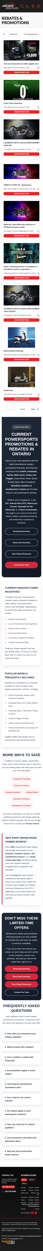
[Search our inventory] (22, 6)
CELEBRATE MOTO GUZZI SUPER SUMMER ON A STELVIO (21, 310)
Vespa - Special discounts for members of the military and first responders (21, 267)
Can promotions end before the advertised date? (20, 1139)
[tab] (24, 1179)
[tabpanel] (30, 1198)
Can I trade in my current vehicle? (17, 1099)
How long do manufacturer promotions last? (18, 1086)
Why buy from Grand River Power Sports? (18, 1153)
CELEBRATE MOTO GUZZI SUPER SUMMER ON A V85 (21, 144)
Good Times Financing (13, 103)
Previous (11, 409)
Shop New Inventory (21, 531)
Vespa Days (8, 390)
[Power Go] (21, 1242)
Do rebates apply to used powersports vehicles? (18, 1112)
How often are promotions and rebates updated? (20, 1035)
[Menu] (38, 6)
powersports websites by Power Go (30, 1236)
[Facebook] (32, 1213)
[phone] (27, 6)
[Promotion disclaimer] (38, 68)
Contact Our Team (21, 565)
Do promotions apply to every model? (20, 1072)
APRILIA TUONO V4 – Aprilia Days (18, 185)
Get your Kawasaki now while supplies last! (21, 64)
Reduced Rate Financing (13, 351)
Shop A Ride (14, 1238)
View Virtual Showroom (21, 554)
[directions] (33, 6)
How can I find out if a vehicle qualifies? (20, 1126)
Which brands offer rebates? (20, 1047)
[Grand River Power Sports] (10, 6)
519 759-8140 (10, 1191)
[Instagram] (36, 1213)
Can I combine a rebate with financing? (19, 1059)
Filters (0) (13, 34)
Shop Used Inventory (21, 543)
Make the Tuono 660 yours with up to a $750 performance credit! (19, 225)
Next (33, 409)
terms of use (11, 1230)
